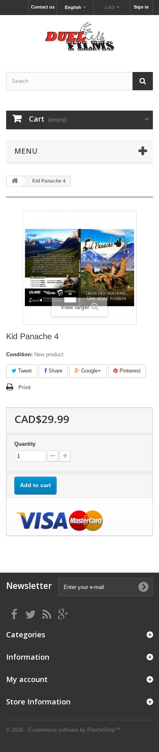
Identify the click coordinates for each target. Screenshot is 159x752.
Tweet (24, 371)
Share (54, 371)
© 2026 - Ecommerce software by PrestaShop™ (63, 730)
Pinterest (129, 371)
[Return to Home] (14, 181)
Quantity (24, 444)
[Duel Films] (79, 36)
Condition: (19, 354)
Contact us (43, 6)
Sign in (141, 6)
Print (24, 387)
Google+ (90, 371)
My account (27, 679)
